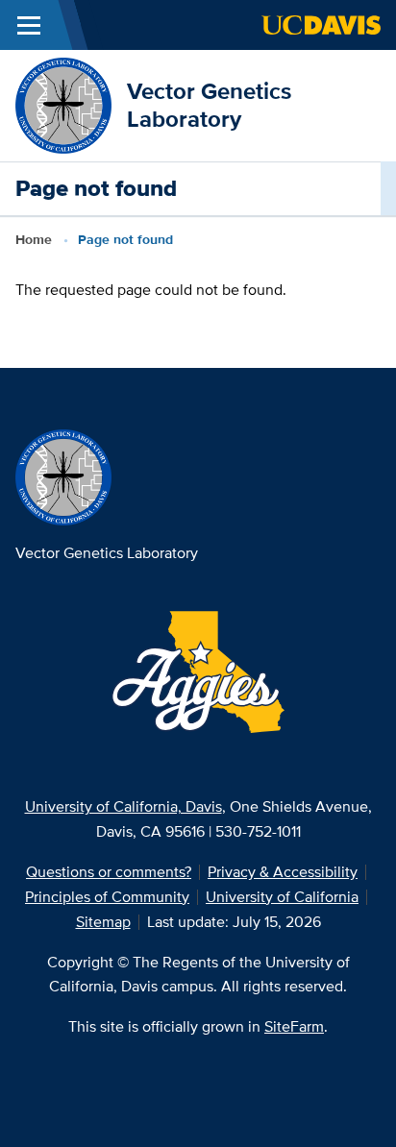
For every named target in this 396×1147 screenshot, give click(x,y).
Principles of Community (107, 897)
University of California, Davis (123, 806)
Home (33, 239)
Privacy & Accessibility (283, 872)
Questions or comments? (108, 872)
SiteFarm (294, 1026)
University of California (282, 897)
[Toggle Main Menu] (29, 25)
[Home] (63, 104)
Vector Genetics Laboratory (209, 104)
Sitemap (103, 922)
